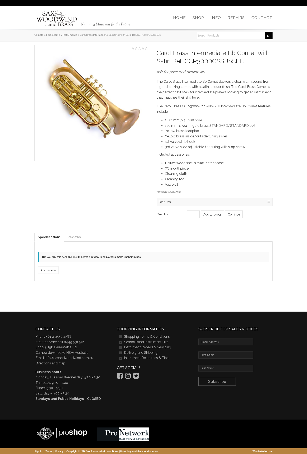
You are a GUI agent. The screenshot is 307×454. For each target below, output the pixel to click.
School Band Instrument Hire (146, 342)
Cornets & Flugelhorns (47, 34)
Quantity (162, 214)
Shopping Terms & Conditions (147, 337)
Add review (48, 270)
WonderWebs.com (262, 451)
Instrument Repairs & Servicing (147, 347)
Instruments (70, 34)
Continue (234, 214)
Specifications (49, 237)
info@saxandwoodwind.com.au (69, 358)
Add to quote (212, 214)
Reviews (74, 237)
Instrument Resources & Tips (146, 358)
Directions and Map (50, 363)
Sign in (38, 451)
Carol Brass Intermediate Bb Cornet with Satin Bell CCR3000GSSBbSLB (120, 34)
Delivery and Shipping (140, 353)
